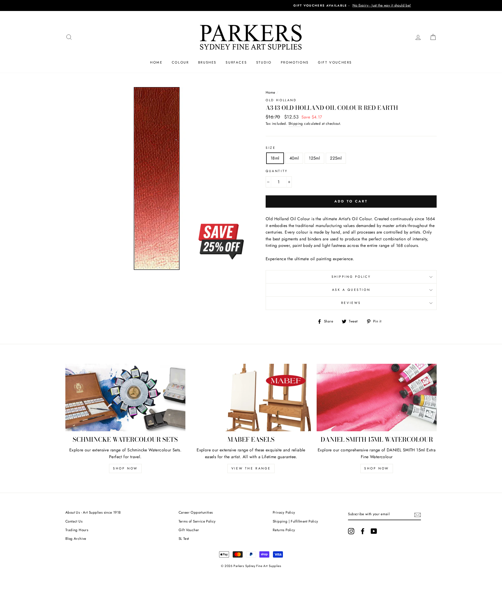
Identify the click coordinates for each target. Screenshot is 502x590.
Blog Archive (75, 538)
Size (271, 147)
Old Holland (281, 100)
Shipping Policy (351, 276)
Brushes (207, 62)
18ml (275, 158)
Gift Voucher (189, 529)
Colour (180, 62)
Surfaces (236, 62)
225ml (336, 158)
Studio (264, 62)
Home (156, 62)
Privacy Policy (284, 512)
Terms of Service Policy (197, 521)
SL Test (184, 538)
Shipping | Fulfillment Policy (295, 521)
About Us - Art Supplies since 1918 (93, 512)
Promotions (295, 62)
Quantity (277, 171)
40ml (294, 158)
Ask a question (351, 289)
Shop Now (125, 468)
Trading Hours (76, 529)
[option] (251, 5)
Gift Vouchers (335, 62)
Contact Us (73, 521)
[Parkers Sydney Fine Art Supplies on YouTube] (374, 531)
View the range (251, 468)
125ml (314, 158)
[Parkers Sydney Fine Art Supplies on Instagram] (351, 531)
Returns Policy (284, 529)
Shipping (295, 123)
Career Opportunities (196, 512)
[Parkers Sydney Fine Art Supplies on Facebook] (363, 531)
